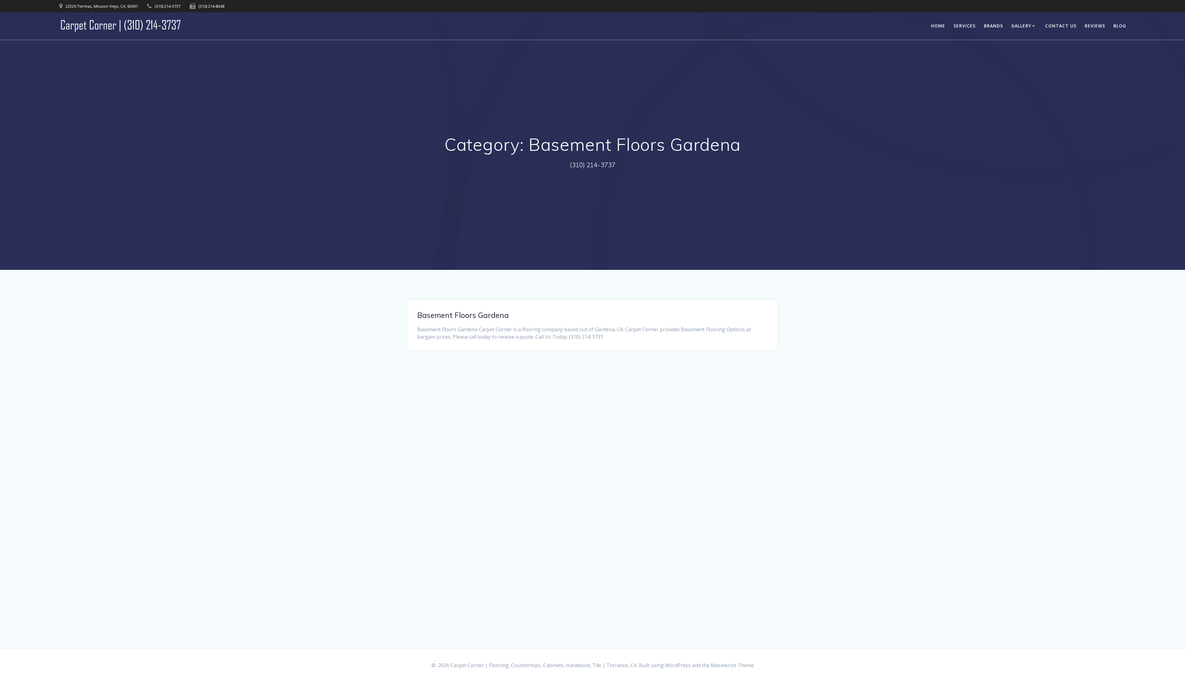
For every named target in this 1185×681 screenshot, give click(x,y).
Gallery (1021, 26)
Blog (1119, 26)
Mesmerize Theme (732, 665)
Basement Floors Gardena (463, 315)
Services (964, 26)
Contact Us (1060, 26)
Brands (993, 26)
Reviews (1095, 26)
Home (938, 26)
